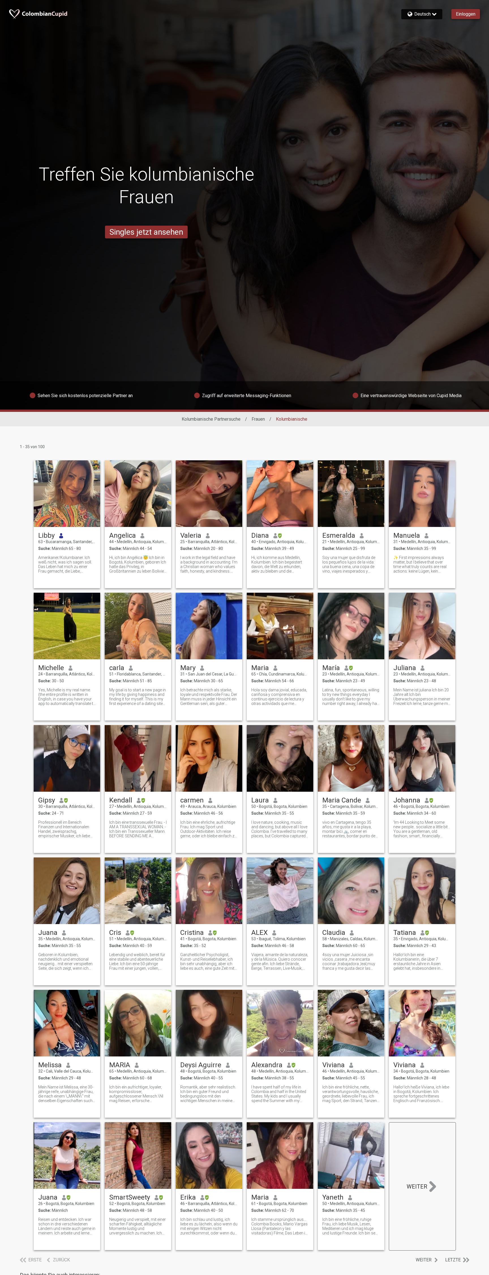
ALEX (259, 933)
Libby (46, 535)
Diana (260, 535)
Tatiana (404, 933)
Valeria (190, 535)
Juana (47, 933)
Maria (260, 668)
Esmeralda (338, 535)
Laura (260, 800)
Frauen (258, 419)
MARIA (119, 1065)
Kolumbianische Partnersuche (211, 419)
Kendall (120, 800)
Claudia (333, 933)
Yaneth (333, 1197)
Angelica (122, 535)
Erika (188, 1197)
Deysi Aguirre (200, 1065)
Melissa (50, 1065)
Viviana (333, 1065)
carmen (192, 800)
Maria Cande (341, 800)
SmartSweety (129, 1197)
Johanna (406, 800)
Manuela (406, 535)
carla (116, 668)
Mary (188, 668)
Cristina (192, 933)
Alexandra (266, 1065)
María (331, 668)
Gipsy (46, 800)
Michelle (51, 668)
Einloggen (465, 14)
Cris (115, 933)
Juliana (404, 668)
